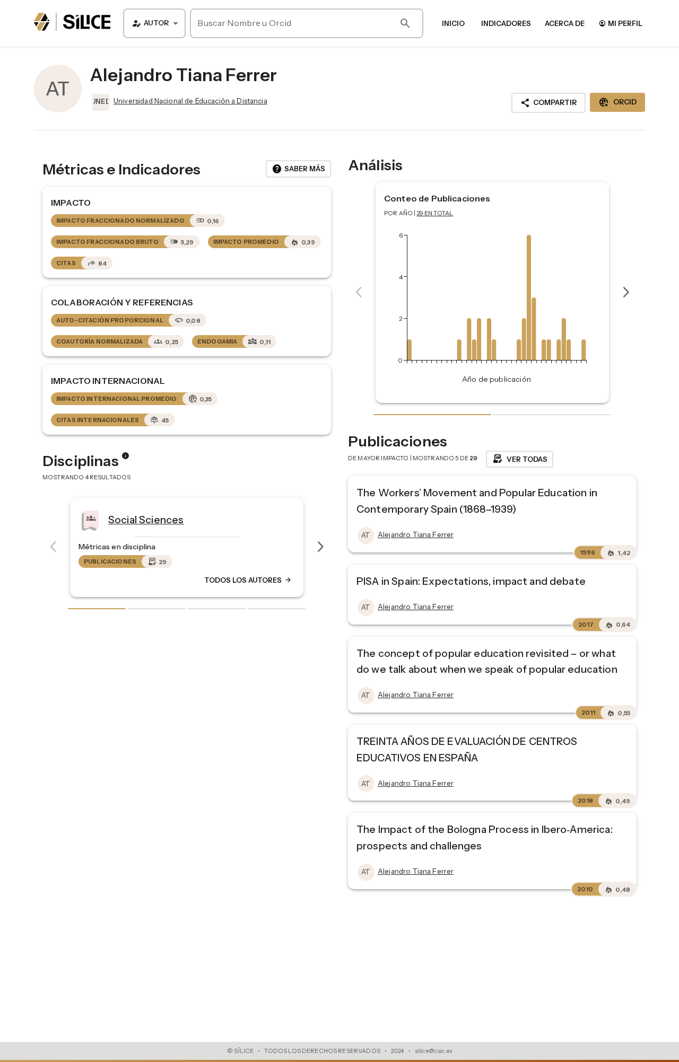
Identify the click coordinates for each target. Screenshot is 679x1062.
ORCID (617, 102)
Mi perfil (620, 23)
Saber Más (298, 169)
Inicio (453, 23)
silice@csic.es (433, 1051)
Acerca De (565, 23)
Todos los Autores (81, 580)
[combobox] (154, 23)
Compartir (548, 102)
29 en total (435, 213)
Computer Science (275, 519)
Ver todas (519, 459)
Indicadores (506, 23)
